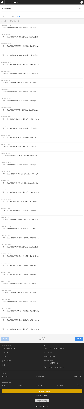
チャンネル (5, 16)
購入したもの (48, 352)
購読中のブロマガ (49, 356)
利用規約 (5, 376)
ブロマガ (5, 352)
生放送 (20, 385)
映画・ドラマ (6, 361)
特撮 (3, 365)
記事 (19, 16)
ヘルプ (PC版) (77, 376)
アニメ (4, 356)
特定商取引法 (40, 376)
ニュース (39, 385)
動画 (13, 16)
